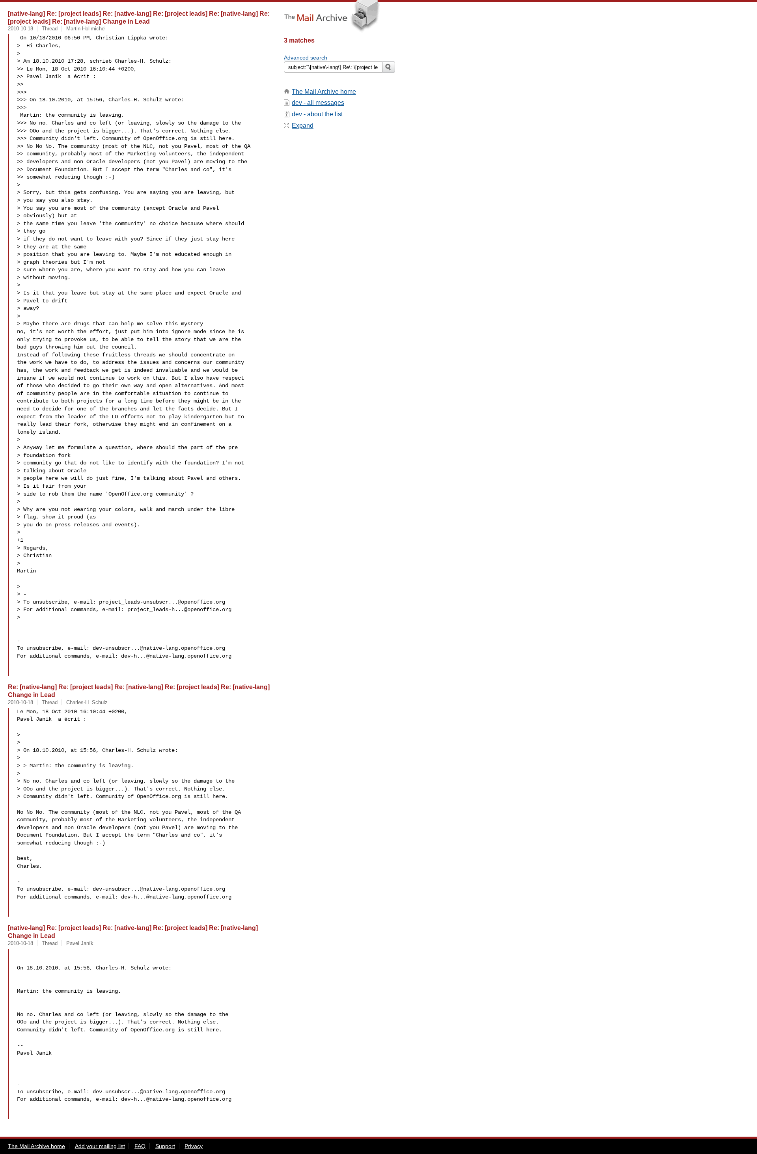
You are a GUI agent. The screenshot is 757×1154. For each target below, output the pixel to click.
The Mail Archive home (324, 91)
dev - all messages (318, 102)
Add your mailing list (100, 1146)
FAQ (139, 1146)
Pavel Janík (79, 943)
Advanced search (305, 57)
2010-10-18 (20, 29)
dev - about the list (317, 114)
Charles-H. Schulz (87, 702)
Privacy (194, 1146)
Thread (50, 29)
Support (165, 1146)
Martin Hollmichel (86, 29)
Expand (302, 125)
